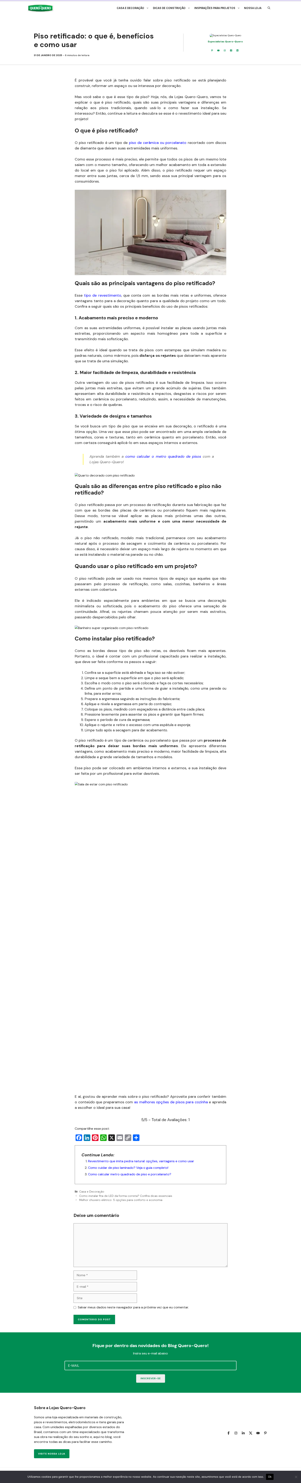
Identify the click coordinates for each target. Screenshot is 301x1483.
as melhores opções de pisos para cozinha (171, 1102)
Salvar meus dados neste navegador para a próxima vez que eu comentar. (133, 1307)
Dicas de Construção (169, 8)
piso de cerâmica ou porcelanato (158, 142)
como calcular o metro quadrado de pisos (163, 456)
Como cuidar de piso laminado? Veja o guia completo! (128, 1168)
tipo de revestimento (102, 295)
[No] (296, 1477)
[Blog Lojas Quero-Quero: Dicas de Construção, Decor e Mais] (40, 8)
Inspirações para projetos (214, 8)
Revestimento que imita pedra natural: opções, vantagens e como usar (141, 1161)
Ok (270, 1476)
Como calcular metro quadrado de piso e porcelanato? (129, 1174)
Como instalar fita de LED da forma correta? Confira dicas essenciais (125, 1196)
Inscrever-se (150, 1378)
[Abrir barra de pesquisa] (269, 8)
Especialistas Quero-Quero (225, 41)
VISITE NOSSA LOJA (51, 1453)
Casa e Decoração (130, 8)
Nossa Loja (252, 8)
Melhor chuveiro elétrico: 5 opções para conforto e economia (120, 1200)
